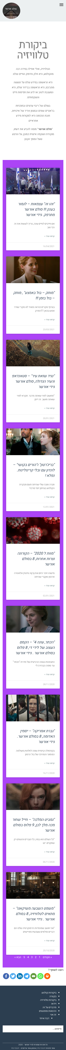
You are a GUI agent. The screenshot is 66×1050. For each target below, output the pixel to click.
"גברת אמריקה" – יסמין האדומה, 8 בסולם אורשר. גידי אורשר (36, 736)
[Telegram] (27, 976)
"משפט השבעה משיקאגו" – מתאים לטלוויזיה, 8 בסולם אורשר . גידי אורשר (33, 914)
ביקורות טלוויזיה (48, 1000)
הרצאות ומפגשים (47, 1011)
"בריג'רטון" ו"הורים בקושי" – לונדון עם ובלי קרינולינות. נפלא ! (34, 470)
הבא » (17, 957)
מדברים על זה (49, 1007)
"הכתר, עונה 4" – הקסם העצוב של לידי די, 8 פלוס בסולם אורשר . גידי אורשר (35, 648)
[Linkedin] (20, 976)
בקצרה (52, 996)
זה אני (53, 1015)
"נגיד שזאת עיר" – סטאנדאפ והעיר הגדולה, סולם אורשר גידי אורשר (33, 381)
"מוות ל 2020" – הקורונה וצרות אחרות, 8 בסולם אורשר (36, 559)
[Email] (33, 976)
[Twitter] (13, 976)
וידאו (53, 1004)
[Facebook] (6, 976)
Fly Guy (41, 1048)
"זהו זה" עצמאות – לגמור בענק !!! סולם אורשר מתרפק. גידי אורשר (36, 209)
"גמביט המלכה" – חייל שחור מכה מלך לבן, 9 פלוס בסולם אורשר (33, 825)
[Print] (47, 976)
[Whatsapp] (40, 976)
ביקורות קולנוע (49, 993)
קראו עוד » (49, 236)
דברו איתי (44, 1018)
